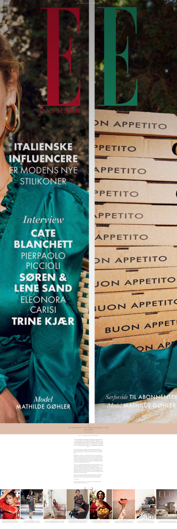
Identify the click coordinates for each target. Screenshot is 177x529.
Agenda (98, 3)
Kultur (87, 3)
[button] (95, 489)
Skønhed (82, 3)
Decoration (92, 3)
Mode (78, 3)
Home (79, 435)
